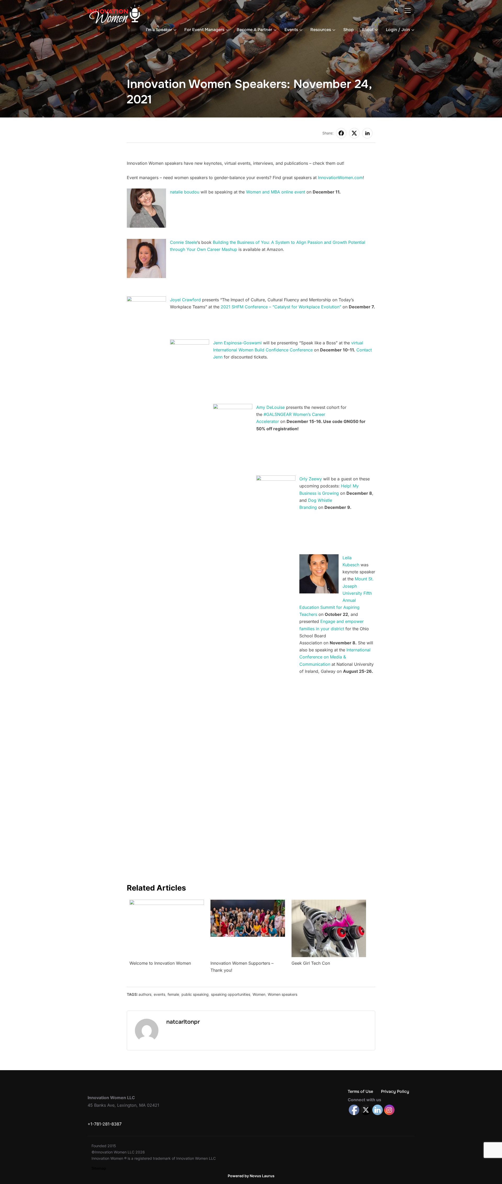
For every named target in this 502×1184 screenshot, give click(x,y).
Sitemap (99, 1168)
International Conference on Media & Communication (334, 657)
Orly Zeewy (310, 478)
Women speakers (282, 994)
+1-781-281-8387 (105, 1124)
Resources (320, 29)
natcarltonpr (183, 1022)
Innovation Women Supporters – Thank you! (241, 967)
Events (291, 29)
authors (145, 994)
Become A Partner (254, 29)
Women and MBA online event (275, 192)
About (368, 29)
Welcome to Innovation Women (160, 963)
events (159, 994)
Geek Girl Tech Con (311, 963)
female (173, 994)
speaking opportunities (230, 994)
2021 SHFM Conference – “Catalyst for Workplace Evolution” (281, 306)
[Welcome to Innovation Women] (166, 903)
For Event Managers (204, 29)
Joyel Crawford (185, 299)
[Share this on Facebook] (341, 133)
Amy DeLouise (270, 407)
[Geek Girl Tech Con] (329, 903)
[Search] (396, 10)
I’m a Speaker (159, 29)
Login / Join (398, 29)
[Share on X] (354, 133)
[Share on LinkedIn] (367, 133)
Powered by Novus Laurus (251, 1176)
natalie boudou (184, 192)
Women (259, 994)
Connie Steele (183, 242)
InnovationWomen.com (340, 177)
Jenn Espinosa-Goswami (237, 342)
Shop (348, 29)
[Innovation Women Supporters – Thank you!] (247, 903)
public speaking (195, 994)
